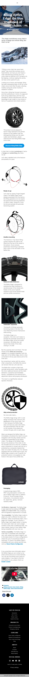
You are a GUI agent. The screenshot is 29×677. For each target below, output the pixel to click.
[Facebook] (16, 660)
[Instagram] (9, 660)
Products (6, 585)
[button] (17, 3)
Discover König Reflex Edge (14, 145)
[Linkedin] (19, 660)
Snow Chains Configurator (15, 544)
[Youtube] (12, 660)
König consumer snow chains (11, 587)
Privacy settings (14, 667)
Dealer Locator (5, 561)
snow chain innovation (17, 588)
